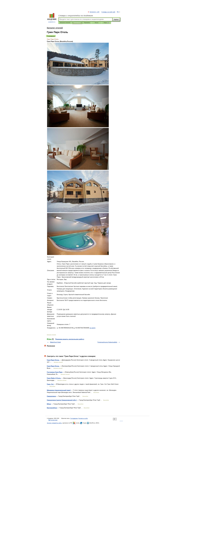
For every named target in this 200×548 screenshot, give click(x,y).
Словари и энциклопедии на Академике (75, 16)
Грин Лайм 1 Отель (54, 378)
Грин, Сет (50, 384)
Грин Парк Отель (53, 360)
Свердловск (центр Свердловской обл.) (62, 400)
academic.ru (51, 22)
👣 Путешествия (52, 420)
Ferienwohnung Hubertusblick (107, 342)
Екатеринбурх (52, 408)
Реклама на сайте (83, 418)
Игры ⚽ (106, 22)
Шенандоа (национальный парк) (59, 390)
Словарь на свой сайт (108, 12)
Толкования (76, 22)
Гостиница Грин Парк (54, 372)
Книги (96, 22)
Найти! (116, 19)
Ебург (49, 404)
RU (118, 12)
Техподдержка (74, 418)
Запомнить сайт (94, 12)
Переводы (87, 22)
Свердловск (51, 396)
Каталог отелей (65, 22)
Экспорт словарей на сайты (54, 423)
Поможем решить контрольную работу (69, 339)
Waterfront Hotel (55, 342)
